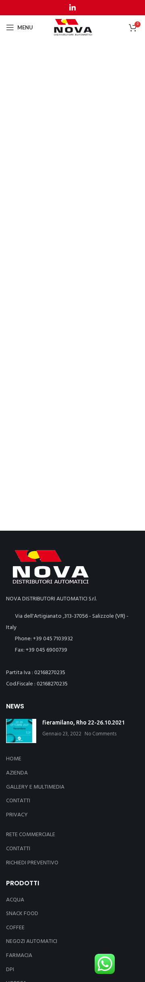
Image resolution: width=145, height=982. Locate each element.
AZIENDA (17, 773)
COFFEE (15, 927)
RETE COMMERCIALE (30, 835)
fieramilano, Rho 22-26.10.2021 (83, 722)
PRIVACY (17, 815)
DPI (10, 969)
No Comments (100, 734)
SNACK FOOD (22, 913)
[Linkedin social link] (72, 8)
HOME (13, 759)
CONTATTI (18, 801)
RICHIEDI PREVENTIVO (32, 863)
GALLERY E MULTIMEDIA (35, 787)
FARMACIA (19, 955)
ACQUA (15, 900)
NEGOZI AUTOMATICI (31, 941)
